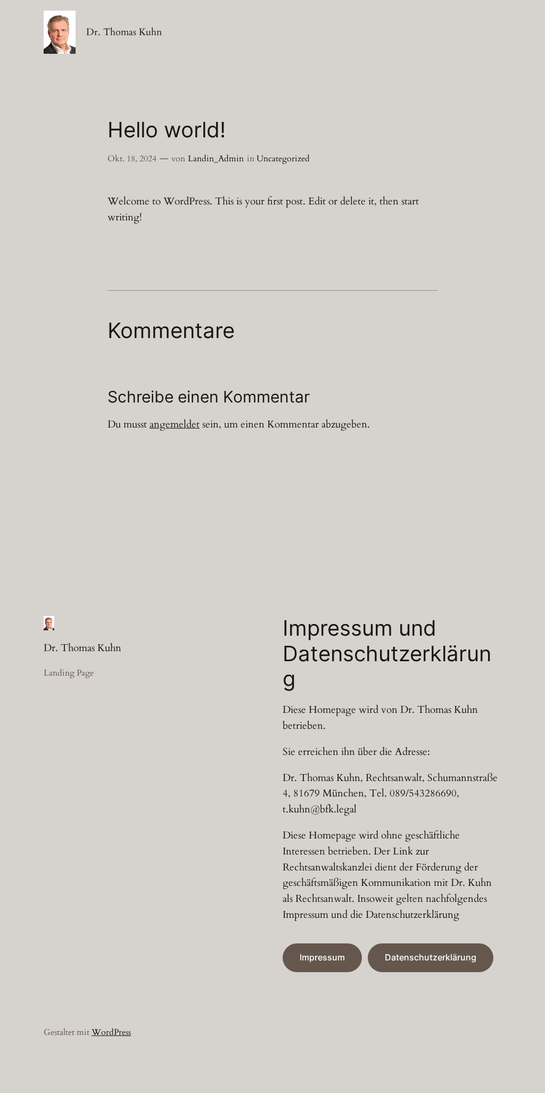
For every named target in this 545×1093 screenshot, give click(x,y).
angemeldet (175, 424)
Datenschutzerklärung (430, 957)
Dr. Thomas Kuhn (124, 32)
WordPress (111, 1032)
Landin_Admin (216, 159)
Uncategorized (283, 159)
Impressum (322, 957)
